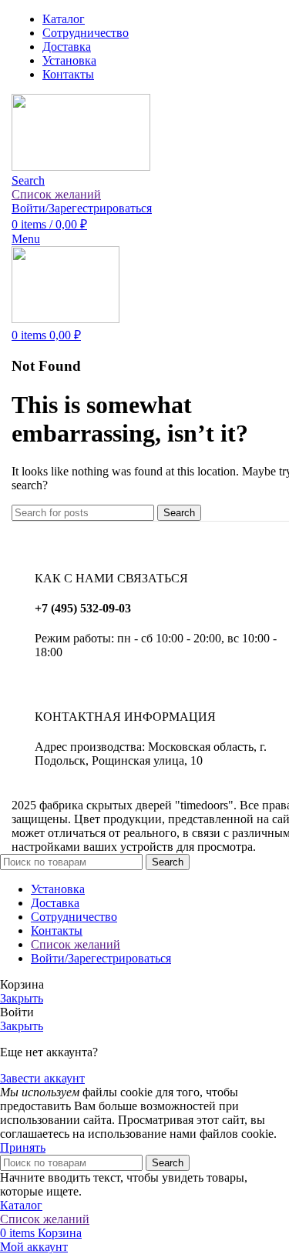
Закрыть (21, 998)
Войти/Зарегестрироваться (101, 958)
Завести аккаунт (42, 1078)
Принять (22, 1147)
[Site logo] (81, 166)
